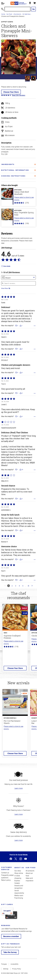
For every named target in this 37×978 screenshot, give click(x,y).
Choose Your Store (11, 92)
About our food (29, 874)
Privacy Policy (16, 969)
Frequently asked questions (7, 876)
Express (17, 880)
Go (33, 9)
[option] (15, 639)
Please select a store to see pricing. (24, 198)
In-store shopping (17, 877)
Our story (17, 871)
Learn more (18, 788)
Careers (17, 883)
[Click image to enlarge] (18, 57)
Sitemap (5, 969)
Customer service (6, 868)
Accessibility (14, 964)
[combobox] (18, 277)
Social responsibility (19, 891)
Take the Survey (10, 952)
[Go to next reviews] (32, 585)
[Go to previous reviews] (5, 585)
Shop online (18, 873)
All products (17, 14)
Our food (9, 14)
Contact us (5, 873)
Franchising (18, 898)
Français (4, 964)
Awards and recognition (18, 886)
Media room (18, 895)
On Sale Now (27, 14)
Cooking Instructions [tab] (13, 176)
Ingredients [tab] (7, 164)
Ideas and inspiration (29, 879)
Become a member (11, 936)
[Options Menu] (35, 326)
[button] (3, 3)
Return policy (6, 880)
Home (3, 14)
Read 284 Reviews (18, 95)
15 (28, 585)
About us (19, 868)
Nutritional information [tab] (15, 170)
